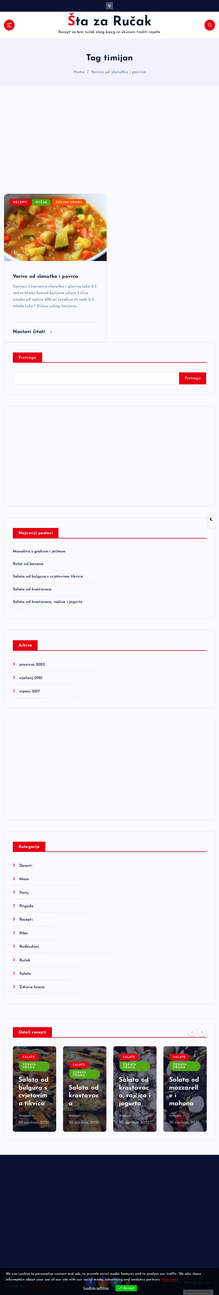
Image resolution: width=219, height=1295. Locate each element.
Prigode (26, 906)
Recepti (20, 202)
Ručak (41, 202)
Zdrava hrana (69, 202)
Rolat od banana (28, 564)
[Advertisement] (109, 140)
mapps (25, 1116)
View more (169, 1279)
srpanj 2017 (29, 691)
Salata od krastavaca (32, 589)
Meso (24, 879)
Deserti (25, 866)
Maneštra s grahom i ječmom (39, 551)
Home (79, 72)
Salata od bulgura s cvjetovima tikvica (48, 576)
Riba (23, 933)
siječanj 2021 (31, 678)
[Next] (202, 1031)
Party (24, 893)
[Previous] (192, 1031)
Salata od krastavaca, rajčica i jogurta (47, 602)
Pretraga (27, 358)
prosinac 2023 (32, 664)
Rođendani (29, 947)
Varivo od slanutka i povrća (118, 72)
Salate (25, 974)
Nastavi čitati (30, 331)
